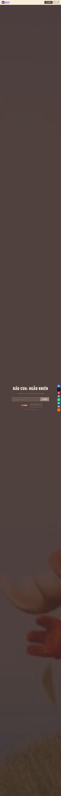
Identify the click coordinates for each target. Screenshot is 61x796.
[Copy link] (58, 409)
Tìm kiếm (44, 399)
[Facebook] (58, 386)
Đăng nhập (56, 2)
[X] (58, 389)
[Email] (58, 406)
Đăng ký (39, 404)
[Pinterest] (58, 392)
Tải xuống (48, 2)
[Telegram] (58, 403)
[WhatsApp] (58, 399)
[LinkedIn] (58, 396)
